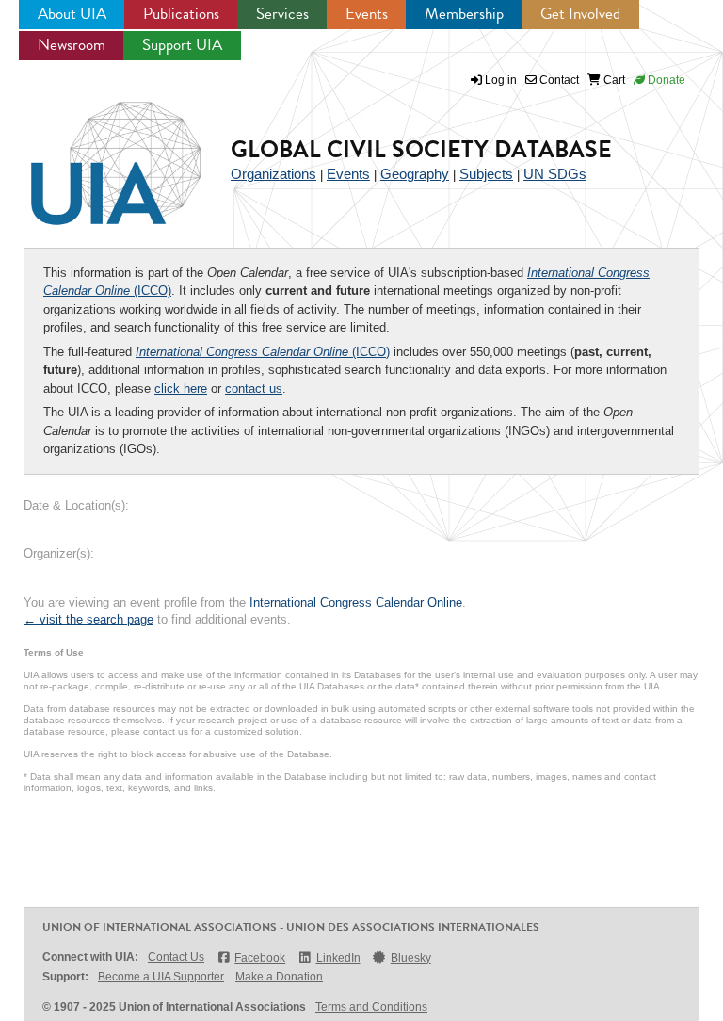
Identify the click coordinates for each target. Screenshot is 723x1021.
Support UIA (182, 45)
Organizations (273, 174)
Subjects (486, 174)
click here (180, 388)
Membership (464, 13)
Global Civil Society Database (421, 149)
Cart (613, 80)
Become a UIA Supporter (161, 976)
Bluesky (411, 957)
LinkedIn (338, 957)
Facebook (259, 957)
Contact (558, 80)
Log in (501, 80)
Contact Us (176, 957)
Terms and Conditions (371, 1006)
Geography (414, 174)
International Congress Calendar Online (355, 602)
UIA (94, 152)
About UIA (72, 13)
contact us (253, 388)
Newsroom (71, 45)
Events (366, 13)
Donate (665, 80)
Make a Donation (279, 976)
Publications (181, 13)
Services (282, 13)
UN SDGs (554, 174)
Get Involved (580, 13)
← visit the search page (88, 619)
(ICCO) (263, 352)
